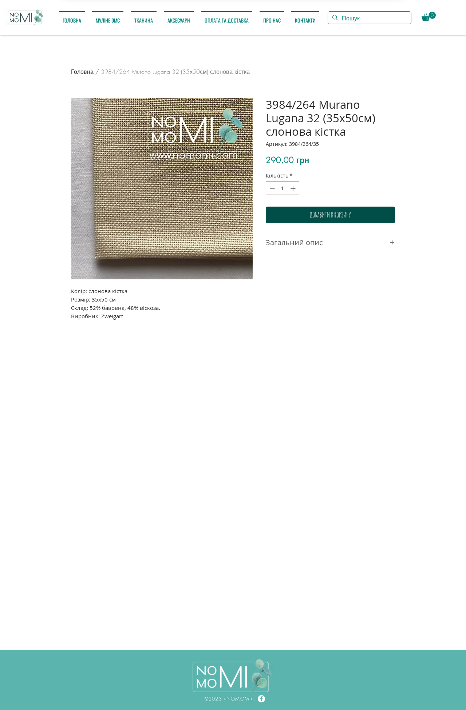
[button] (107, 17)
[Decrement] (271, 188)
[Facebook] (261, 698)
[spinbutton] (282, 188)
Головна (82, 72)
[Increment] (293, 188)
